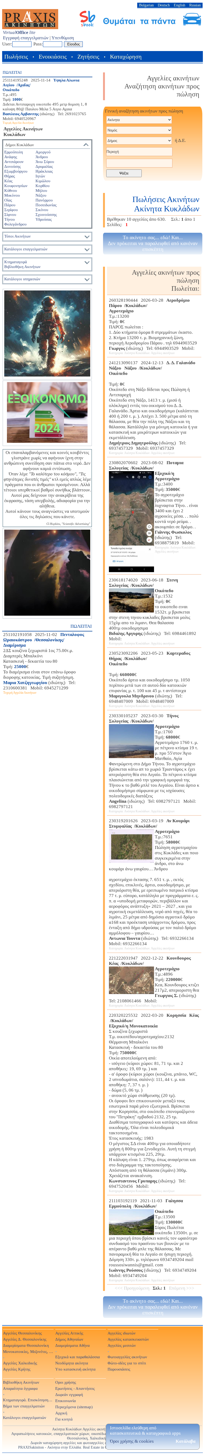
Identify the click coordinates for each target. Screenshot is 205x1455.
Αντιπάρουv (14, 161)
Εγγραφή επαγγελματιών (26, 37)
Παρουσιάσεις (119, 1369)
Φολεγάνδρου (15, 224)
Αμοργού (43, 152)
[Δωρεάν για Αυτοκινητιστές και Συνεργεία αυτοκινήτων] (140, 25)
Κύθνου (10, 190)
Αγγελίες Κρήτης (16, 1369)
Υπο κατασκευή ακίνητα (75, 1369)
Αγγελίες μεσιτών (122, 1345)
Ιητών (40, 176)
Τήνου (9, 219)
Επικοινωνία (65, 1400)
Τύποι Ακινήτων (17, 236)
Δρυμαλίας (44, 166)
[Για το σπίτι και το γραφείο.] (47, 334)
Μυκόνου (12, 195)
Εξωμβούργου (15, 171)
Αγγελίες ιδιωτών (122, 1333)
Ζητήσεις (88, 56)
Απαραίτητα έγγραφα (20, 1388)
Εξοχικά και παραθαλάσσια (77, 1357)
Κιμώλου (43, 181)
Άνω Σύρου (45, 161)
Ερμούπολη (13, 152)
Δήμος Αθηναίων (69, 1339)
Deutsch (164, 5)
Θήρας (9, 176)
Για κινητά (64, 1419)
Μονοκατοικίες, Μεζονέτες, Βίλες (28, 1351)
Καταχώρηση (126, 56)
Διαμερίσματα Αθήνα (72, 1345)
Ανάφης (10, 156)
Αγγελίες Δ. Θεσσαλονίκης (24, 1339)
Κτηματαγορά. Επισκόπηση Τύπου (28, 1400)
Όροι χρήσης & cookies (132, 1441)
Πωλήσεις (16, 56)
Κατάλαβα (185, 1441)
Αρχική (61, 1413)
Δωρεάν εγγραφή (69, 1394)
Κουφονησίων (15, 185)
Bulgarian (146, 5)
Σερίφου (11, 209)
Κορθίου (42, 185)
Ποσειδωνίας (46, 205)
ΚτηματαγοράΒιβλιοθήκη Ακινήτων (22, 264)
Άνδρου (42, 156)
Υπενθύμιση (63, 37)
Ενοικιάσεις (53, 56)
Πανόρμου (44, 200)
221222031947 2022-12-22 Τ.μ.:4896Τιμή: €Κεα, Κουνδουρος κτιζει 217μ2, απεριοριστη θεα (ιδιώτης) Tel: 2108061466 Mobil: (154, 981)
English (179, 5)
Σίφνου (10, 214)
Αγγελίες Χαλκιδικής (20, 1363)
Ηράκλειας (44, 171)
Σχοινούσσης (46, 214)
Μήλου (41, 190)
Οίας (8, 200)
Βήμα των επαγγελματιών (24, 1406)
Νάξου (41, 195)
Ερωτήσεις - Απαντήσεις (75, 1388)
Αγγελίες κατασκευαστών (128, 1339)
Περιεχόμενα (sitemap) (74, 1406)
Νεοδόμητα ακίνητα (71, 1363)
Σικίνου (42, 209)
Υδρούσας (44, 219)
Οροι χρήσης (65, 1382)
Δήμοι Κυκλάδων (19, 144)
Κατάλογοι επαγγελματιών (26, 249)
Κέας (8, 181)
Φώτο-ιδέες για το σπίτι (127, 1363)
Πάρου (9, 205)
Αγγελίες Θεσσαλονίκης (22, 1333)
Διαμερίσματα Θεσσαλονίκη (26, 1345)
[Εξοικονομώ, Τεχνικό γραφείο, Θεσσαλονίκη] (47, 413)
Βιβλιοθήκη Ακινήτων (21, 1382)
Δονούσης (12, 166)
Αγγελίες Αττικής (69, 1333)
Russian (195, 5)
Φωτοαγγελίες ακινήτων (127, 1357)
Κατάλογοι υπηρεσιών (22, 279)
